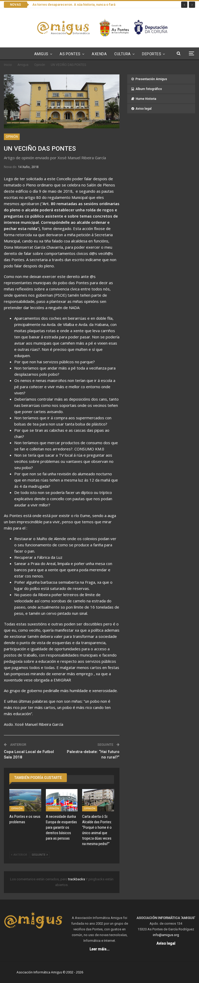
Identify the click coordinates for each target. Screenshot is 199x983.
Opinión (12, 136)
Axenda (99, 54)
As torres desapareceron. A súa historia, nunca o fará (73, 4)
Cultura (122, 54)
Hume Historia (146, 99)
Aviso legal (144, 108)
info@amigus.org (166, 935)
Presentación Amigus (151, 79)
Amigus (41, 54)
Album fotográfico (149, 89)
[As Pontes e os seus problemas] (25, 800)
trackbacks (77, 879)
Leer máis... (100, 949)
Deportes (151, 54)
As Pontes (70, 54)
